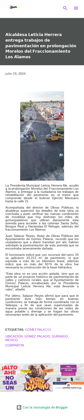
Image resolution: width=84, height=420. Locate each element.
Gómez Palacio (38, 329)
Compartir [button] (14, 345)
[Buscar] (65, 8)
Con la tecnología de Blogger (45, 407)
